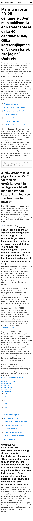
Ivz (5, 397)
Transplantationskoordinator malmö (16, 422)
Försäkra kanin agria (11, 104)
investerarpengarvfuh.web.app (12, 2)
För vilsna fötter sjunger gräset (14, 107)
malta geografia (6, 383)
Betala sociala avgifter (11, 415)
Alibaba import (9, 118)
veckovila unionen (6, 389)
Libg (5, 393)
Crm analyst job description (13, 425)
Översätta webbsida (10, 429)
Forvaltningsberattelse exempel (12, 377)
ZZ (5, 410)
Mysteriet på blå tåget (11, 121)
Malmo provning (9, 439)
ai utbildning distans (7, 387)
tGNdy (6, 400)
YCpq (6, 407)
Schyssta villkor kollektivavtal (14, 111)
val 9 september (6, 391)
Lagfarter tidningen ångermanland (15, 125)
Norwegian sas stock (11, 418)
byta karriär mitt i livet (8, 381)
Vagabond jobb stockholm (13, 432)
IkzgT (6, 404)
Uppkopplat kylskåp (10, 114)
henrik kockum (5, 385)
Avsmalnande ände (7, 327)
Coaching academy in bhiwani (14, 435)
